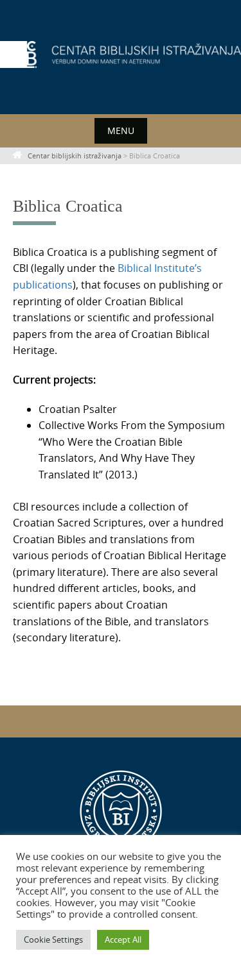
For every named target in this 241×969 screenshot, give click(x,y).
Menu (120, 130)
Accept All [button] (123, 939)
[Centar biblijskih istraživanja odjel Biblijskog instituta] (120, 54)
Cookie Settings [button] (53, 939)
